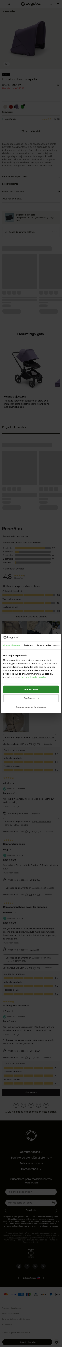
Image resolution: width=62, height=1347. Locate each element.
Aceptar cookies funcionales (31, 707)
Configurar (29, 698)
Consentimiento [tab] (11, 645)
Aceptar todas (31, 689)
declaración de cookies (33, 677)
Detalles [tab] (28, 645)
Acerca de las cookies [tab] (48, 645)
